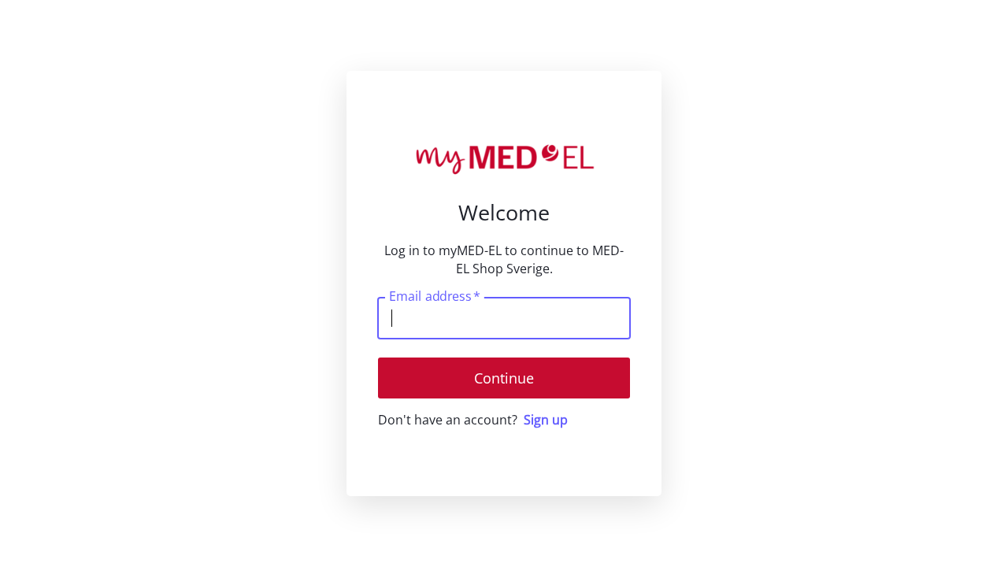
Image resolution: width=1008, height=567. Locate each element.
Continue (504, 378)
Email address (434, 296)
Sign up (546, 419)
